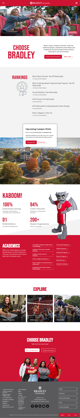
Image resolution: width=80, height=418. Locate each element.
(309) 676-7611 (40, 397)
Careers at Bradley (64, 407)
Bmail (19, 391)
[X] (36, 406)
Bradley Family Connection (6, 395)
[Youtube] (43, 406)
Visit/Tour (62, 393)
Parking (4, 403)
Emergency (5, 401)
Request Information (65, 398)
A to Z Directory (7, 397)
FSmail (20, 393)
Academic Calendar (7, 399)
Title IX (20, 405)
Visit (69, 415)
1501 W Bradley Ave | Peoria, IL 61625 (40, 401)
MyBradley (21, 399)
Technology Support (21, 408)
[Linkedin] (47, 406)
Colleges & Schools (8, 389)
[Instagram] (40, 406)
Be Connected (22, 397)
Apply (62, 415)
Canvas (20, 395)
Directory (21, 404)
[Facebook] (32, 406)
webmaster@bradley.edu (40, 399)
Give (75, 415)
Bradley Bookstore (8, 407)
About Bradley (22, 389)
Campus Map (5, 405)
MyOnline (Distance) (21, 401)
